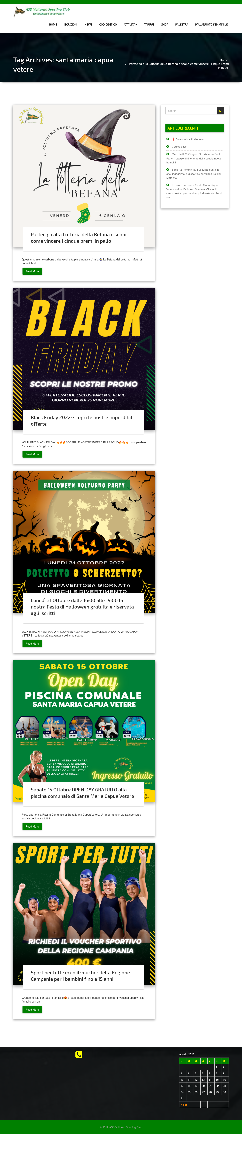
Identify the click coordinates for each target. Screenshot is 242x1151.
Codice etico (108, 24)
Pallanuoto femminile (211, 24)
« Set (184, 1104)
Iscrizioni (71, 24)
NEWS (88, 24)
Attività (129, 24)
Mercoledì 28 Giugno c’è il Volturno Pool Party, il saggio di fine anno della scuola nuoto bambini (193, 158)
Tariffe (149, 24)
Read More (32, 271)
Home (53, 24)
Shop (164, 24)
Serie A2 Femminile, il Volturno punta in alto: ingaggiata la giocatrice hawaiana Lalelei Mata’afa (193, 174)
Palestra (181, 24)
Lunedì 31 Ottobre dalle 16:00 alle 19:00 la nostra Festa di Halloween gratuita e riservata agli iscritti (82, 606)
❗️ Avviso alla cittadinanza (188, 139)
